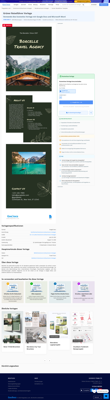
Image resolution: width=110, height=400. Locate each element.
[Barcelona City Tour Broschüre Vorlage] (35, 327)
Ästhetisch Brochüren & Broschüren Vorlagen (43, 258)
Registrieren (103, 4)
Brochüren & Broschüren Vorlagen (22, 8)
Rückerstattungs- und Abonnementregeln (19, 391)
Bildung (35, 4)
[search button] (83, 5)
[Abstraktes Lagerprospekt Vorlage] (59, 325)
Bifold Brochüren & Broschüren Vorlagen (45, 253)
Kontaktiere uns (39, 384)
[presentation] (45, 360)
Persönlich (43, 4)
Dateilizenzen (11, 381)
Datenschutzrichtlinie (14, 386)
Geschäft (23, 4)
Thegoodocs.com (6, 8)
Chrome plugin (39, 381)
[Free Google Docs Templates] (6, 4)
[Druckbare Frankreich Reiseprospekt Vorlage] (82, 327)
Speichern (8, 25)
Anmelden (94, 4)
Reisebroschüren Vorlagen (42, 8)
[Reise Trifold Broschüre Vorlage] (12, 327)
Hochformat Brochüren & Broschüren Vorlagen (43, 232)
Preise (57, 4)
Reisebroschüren (8, 340)
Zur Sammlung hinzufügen (74, 112)
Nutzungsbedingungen (14, 384)
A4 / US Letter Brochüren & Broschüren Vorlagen (43, 234)
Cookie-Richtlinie (12, 388)
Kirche (30, 4)
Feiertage (50, 4)
